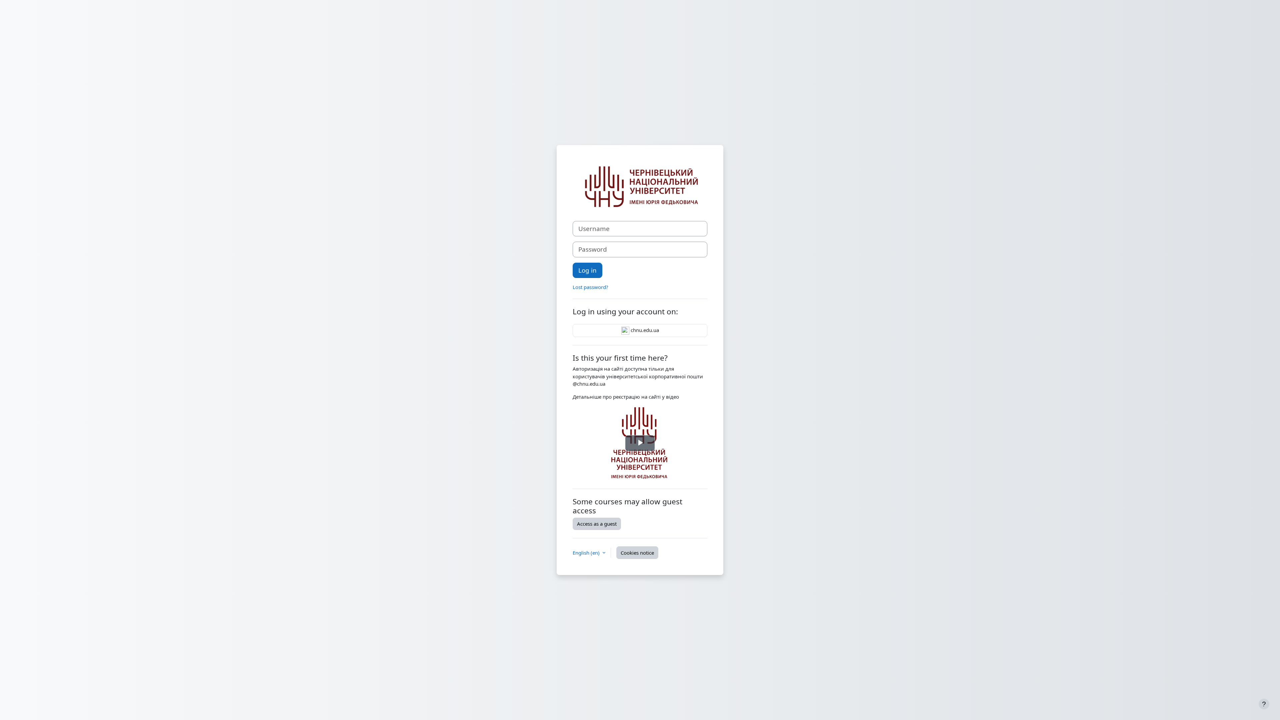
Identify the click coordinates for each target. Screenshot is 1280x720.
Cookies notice (637, 552)
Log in (587, 270)
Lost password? (590, 287)
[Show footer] (1264, 704)
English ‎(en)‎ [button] (587, 552)
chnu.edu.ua (644, 330)
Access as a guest (597, 523)
